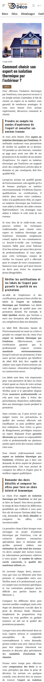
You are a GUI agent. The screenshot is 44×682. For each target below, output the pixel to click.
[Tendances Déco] (18, 5)
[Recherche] (33, 6)
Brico (6, 87)
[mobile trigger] (4, 5)
